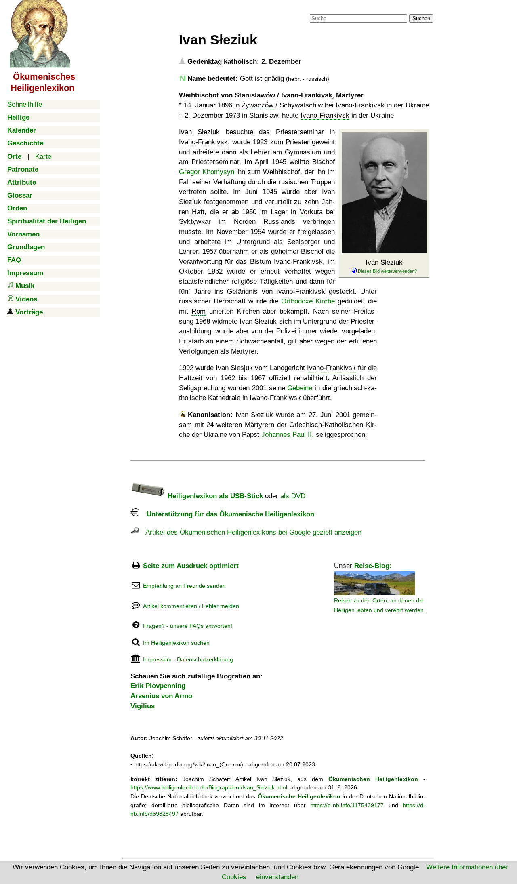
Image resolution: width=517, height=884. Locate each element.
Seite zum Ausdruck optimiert (191, 566)
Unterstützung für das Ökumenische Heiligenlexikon (226, 514)
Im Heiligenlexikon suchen (176, 643)
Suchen (421, 18)
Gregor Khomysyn (206, 172)
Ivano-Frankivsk (325, 115)
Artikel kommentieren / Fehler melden (191, 606)
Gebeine (299, 388)
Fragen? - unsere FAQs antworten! (187, 626)
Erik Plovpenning (157, 686)
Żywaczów (257, 105)
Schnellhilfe (24, 104)
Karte (43, 156)
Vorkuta (311, 212)
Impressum (157, 659)
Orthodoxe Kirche (308, 301)
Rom (198, 311)
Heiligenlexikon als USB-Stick (214, 496)
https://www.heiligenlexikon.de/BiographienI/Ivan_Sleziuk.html (208, 787)
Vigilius (142, 706)
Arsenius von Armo (161, 696)
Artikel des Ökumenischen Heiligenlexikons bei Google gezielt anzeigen (250, 532)
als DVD (292, 496)
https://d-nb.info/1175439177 (347, 805)
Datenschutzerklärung (205, 659)
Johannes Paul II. (287, 434)
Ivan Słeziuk (384, 262)
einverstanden (277, 877)
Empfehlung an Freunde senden (184, 586)
